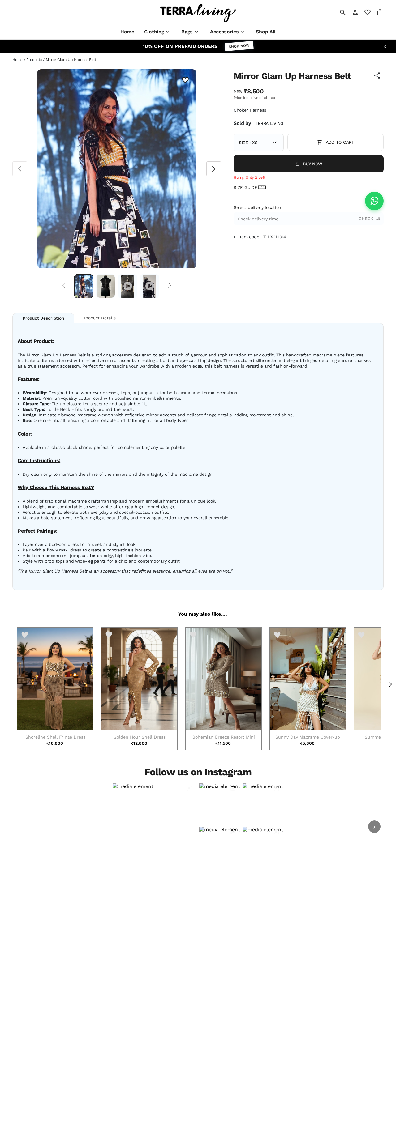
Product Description (43, 318)
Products (34, 59)
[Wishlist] (185, 80)
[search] (342, 12)
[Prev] (63, 286)
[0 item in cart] (380, 12)
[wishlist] (367, 12)
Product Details (100, 318)
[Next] (169, 286)
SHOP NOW (239, 46)
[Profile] (355, 12)
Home (17, 59)
